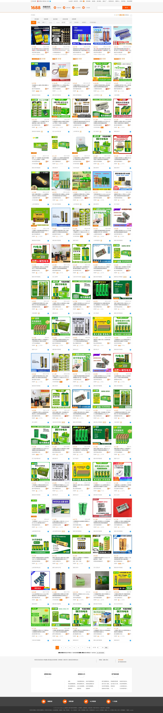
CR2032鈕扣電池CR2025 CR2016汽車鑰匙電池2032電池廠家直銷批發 (40, 594)
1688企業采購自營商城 (57, 125)
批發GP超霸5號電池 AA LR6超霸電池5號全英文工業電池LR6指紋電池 (40, 195)
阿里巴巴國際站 (40, 710)
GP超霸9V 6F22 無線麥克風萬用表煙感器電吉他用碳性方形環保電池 (60, 158)
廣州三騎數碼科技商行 (57, 161)
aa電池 (103, 54)
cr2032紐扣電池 (56, 54)
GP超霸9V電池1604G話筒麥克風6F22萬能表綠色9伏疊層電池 (81, 631)
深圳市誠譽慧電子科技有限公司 (98, 525)
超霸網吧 (88, 688)
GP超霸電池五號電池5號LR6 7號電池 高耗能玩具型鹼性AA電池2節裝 (81, 195)
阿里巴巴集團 (32, 710)
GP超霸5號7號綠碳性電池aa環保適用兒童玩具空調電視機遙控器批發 (102, 86)
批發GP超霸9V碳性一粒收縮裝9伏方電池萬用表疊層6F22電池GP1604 (81, 267)
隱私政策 (90, 707)
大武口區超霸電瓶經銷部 (82, 686)
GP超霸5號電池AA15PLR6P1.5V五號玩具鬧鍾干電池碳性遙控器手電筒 (81, 86)
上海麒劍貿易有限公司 (98, 88)
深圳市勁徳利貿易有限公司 (36, 161)
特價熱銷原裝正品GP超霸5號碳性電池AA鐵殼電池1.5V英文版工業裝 (102, 304)
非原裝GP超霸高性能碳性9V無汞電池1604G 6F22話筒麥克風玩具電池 (40, 558)
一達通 (127, 710)
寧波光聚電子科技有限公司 (98, 307)
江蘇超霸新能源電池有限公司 (83, 681)
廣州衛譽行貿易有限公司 (57, 234)
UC (108, 710)
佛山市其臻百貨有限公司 (118, 270)
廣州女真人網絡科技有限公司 (108, 683)
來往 (116, 710)
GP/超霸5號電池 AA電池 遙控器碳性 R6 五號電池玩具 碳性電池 (81, 158)
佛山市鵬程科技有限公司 (77, 343)
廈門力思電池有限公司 (57, 634)
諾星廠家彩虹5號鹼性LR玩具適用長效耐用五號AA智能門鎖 (81, 49)
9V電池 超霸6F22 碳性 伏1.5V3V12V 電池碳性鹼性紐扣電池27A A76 (60, 522)
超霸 (69, 681)
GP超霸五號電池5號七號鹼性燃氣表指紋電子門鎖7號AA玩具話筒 (122, 594)
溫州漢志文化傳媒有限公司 (117, 683)
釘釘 (119, 710)
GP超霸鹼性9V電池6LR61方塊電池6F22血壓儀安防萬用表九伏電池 (40, 631)
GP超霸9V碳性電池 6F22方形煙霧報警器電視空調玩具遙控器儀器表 (102, 522)
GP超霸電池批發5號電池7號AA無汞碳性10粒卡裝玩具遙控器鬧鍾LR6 (40, 304)
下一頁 (88, 647)
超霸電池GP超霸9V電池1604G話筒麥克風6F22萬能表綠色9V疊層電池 (122, 122)
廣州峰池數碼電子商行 (118, 125)
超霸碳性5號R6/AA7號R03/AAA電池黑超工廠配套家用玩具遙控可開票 (122, 195)
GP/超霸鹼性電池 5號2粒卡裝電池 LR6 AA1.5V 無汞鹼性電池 (102, 594)
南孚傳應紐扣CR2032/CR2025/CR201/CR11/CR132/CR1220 (60, 49)
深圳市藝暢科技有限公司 (118, 525)
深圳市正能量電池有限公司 (57, 88)
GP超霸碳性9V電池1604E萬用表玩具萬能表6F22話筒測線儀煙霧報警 (60, 267)
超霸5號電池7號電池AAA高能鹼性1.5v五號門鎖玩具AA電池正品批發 (40, 340)
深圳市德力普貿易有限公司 (36, 52)
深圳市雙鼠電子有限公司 (98, 270)
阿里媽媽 (83, 710)
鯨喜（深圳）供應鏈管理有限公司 (77, 561)
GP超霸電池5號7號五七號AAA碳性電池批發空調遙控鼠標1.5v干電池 (122, 86)
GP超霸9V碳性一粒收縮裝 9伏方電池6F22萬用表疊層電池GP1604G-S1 (122, 267)
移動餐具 (113, 686)
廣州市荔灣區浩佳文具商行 (57, 343)
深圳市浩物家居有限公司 (98, 634)
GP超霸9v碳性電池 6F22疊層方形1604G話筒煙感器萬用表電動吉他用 (122, 158)
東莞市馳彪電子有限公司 (36, 597)
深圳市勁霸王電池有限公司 (77, 525)
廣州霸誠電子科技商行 (77, 634)
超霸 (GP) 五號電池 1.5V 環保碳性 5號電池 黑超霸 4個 (81, 558)
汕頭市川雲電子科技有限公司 (57, 561)
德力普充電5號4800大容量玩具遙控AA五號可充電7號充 (40, 49)
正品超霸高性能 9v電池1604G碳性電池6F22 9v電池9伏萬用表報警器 (40, 267)
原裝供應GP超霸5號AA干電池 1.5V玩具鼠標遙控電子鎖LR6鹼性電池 (122, 558)
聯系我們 (103, 707)
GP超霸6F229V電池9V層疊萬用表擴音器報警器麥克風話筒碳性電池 (122, 522)
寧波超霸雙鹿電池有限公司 (74, 683)
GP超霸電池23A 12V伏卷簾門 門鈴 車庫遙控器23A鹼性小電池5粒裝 (40, 122)
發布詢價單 (120, 659)
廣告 (48, 50)
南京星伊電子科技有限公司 (36, 634)
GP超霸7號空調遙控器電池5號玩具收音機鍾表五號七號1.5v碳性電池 (102, 231)
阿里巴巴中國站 (48, 710)
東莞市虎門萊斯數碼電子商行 (98, 161)
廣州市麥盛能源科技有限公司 (118, 561)
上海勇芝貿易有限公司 (98, 234)
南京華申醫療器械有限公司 (108, 686)
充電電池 (38, 54)
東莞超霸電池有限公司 (82, 683)
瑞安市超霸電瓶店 (90, 681)
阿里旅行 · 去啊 (76, 710)
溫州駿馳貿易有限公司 (57, 197)
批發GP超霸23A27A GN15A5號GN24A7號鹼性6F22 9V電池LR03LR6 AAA (81, 231)
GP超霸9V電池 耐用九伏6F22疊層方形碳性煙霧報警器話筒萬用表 (102, 267)
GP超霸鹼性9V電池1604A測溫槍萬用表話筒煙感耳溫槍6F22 (102, 631)
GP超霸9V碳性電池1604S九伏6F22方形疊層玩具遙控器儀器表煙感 (102, 122)
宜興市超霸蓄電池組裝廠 (91, 686)
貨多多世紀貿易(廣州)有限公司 (118, 343)
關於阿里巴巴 (96, 707)
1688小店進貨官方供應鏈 (118, 597)
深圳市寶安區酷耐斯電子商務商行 (98, 597)
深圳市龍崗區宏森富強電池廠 (77, 88)
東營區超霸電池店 (90, 683)
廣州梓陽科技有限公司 (36, 125)
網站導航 (108, 707)
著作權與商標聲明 (73, 707)
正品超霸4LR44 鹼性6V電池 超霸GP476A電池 (40, 86)
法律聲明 (80, 707)
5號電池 (34, 54)
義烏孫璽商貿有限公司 (57, 270)
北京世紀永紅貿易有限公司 (77, 161)
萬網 (106, 710)
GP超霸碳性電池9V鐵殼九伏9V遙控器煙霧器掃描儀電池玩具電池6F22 (60, 594)
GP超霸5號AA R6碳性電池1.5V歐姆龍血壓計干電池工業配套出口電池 (122, 485)
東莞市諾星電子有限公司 (77, 52)
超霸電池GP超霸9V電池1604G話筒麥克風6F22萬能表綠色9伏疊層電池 (102, 158)
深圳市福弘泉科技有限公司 (118, 307)
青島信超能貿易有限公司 (36, 525)
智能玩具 (79, 54)
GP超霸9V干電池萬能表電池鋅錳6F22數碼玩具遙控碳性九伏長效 (40, 231)
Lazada (131, 710)
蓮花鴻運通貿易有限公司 (107, 681)
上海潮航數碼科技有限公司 (57, 52)
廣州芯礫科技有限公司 (57, 307)
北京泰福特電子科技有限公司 (126, 688)
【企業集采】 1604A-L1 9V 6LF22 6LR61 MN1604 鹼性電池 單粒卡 (40, 522)
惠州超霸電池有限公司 (73, 686)
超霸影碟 (70, 688)
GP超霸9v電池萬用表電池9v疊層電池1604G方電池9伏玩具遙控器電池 (60, 631)
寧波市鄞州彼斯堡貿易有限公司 (98, 125)
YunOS (97, 710)
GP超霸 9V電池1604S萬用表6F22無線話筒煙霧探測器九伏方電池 (60, 304)
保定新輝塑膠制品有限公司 (126, 683)
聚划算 (67, 710)
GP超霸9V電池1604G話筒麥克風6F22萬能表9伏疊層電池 (122, 631)
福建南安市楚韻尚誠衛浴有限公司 (109, 688)
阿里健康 (123, 710)
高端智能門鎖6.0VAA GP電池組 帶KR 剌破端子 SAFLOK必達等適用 (60, 86)
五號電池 (42, 54)
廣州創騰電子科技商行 (118, 634)
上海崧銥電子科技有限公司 (36, 197)
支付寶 (112, 710)
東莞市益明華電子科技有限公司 (118, 161)
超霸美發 (79, 688)
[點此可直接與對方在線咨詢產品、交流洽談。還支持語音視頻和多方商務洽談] (48, 95)
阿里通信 (102, 710)
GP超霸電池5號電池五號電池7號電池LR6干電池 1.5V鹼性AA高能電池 (60, 122)
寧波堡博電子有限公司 (77, 307)
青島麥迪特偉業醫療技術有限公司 (36, 561)
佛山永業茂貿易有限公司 (98, 343)
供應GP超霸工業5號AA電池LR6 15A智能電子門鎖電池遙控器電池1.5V (122, 304)
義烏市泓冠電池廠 (118, 52)
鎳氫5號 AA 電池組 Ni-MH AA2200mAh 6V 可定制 (81, 594)
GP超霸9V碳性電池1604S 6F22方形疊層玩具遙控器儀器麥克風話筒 (122, 231)
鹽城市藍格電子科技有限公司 (118, 88)
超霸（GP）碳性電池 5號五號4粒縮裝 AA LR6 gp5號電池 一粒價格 (40, 158)
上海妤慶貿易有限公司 (125, 686)
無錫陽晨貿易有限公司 (36, 307)
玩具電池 (124, 54)
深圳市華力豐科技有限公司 (98, 52)
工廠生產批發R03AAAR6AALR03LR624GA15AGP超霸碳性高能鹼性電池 (102, 195)
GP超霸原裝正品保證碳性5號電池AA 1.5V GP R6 (81, 522)
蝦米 (87, 710)
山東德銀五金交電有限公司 (57, 525)
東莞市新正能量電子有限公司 (98, 197)
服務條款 (85, 707)
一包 (112, 688)
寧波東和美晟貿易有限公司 (118, 197)
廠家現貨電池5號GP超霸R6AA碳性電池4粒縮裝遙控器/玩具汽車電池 (60, 195)
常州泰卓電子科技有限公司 (77, 270)
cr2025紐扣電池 (63, 54)
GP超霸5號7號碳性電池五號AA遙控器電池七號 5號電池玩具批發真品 (60, 231)
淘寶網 (60, 710)
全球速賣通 (55, 710)
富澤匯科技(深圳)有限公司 (36, 270)
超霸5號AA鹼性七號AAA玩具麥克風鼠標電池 (102, 340)
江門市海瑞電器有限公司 (36, 343)
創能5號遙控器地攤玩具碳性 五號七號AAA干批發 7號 (122, 49)
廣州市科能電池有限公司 (36, 234)
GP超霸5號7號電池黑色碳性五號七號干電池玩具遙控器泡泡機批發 (81, 122)
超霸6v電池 (105, 659)
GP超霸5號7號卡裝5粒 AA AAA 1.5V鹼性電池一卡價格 (102, 558)
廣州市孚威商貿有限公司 (36, 88)
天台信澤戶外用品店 (118, 488)
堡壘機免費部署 (114, 681)
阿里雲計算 (91, 710)
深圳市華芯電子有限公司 (118, 234)
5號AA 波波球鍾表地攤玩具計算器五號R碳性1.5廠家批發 (102, 49)
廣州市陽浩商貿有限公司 (57, 597)
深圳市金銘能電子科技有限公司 (77, 597)
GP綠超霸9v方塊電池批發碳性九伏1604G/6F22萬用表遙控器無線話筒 (60, 340)
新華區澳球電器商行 (98, 561)
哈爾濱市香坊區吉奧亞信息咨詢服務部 (128, 681)
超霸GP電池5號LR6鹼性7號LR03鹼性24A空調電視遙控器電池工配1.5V (60, 558)
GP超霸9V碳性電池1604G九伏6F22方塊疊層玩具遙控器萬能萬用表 (81, 304)
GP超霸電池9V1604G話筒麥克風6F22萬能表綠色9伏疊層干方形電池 (122, 340)
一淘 (71, 710)
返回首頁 (94, 652)
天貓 (64, 710)
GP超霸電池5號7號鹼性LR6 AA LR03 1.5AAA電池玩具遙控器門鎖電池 (81, 340)
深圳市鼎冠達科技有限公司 (77, 234)
